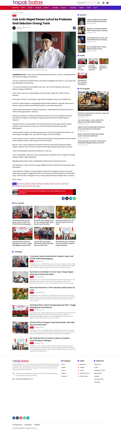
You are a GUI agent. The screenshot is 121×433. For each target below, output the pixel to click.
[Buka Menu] (107, 3)
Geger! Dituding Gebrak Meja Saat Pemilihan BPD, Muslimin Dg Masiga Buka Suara (97, 20)
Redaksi (96, 376)
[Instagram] (20, 417)
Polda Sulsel (83, 376)
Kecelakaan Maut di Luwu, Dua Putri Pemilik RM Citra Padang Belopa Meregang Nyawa (97, 39)
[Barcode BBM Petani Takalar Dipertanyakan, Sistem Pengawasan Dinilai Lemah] (81, 48)
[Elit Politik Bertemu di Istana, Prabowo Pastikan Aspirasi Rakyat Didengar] (66, 233)
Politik (14, 15)
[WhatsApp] (74, 198)
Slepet (38, 186)
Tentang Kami (99, 379)
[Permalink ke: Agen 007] (14, 28)
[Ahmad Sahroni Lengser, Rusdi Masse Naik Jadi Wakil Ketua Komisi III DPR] (44, 233)
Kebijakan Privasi (99, 370)
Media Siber (98, 373)
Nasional (64, 376)
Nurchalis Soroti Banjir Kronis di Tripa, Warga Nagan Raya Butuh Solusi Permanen (44, 222)
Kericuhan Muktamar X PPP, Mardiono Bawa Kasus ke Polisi (65, 222)
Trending (97, 382)
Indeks (96, 367)
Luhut (30, 184)
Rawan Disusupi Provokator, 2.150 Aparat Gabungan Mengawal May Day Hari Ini (92, 142)
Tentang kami (17, 425)
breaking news (84, 373)
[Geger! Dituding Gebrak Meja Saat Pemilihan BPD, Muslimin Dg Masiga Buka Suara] (81, 21)
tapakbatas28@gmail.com (24, 379)
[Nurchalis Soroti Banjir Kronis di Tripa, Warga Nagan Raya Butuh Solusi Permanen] (44, 212)
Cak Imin (22, 184)
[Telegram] (70, 198)
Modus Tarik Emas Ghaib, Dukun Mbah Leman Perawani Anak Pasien (91, 135)
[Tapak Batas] (27, 3)
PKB (16, 186)
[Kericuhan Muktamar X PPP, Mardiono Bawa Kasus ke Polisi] (66, 212)
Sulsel (81, 370)
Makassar (83, 364)
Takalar (82, 367)
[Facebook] (63, 198)
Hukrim (63, 367)
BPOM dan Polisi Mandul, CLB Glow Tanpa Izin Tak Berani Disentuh (93, 114)
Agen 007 (19, 27)
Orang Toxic (57, 184)
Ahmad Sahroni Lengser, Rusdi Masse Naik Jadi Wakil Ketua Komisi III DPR (43, 243)
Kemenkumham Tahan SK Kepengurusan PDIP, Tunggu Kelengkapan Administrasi (22, 243)
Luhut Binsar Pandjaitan (43, 184)
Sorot (63, 364)
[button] (98, 2)
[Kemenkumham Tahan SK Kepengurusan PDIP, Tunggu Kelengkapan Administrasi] (22, 233)
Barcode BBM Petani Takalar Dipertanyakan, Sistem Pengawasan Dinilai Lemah (96, 48)
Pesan (66, 184)
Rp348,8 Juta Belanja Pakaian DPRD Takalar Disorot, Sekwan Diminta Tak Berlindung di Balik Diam (97, 30)
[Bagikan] (74, 28)
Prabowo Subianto (26, 186)
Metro (63, 370)
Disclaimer (97, 364)
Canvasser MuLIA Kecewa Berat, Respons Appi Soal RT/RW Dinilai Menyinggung (21, 222)
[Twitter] (67, 198)
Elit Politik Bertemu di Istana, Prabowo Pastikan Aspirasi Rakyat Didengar (65, 243)
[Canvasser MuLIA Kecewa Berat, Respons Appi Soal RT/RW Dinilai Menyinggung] (22, 212)
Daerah (63, 373)
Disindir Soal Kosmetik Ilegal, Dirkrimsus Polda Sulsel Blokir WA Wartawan (91, 128)
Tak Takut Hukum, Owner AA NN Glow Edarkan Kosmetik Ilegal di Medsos (91, 121)
